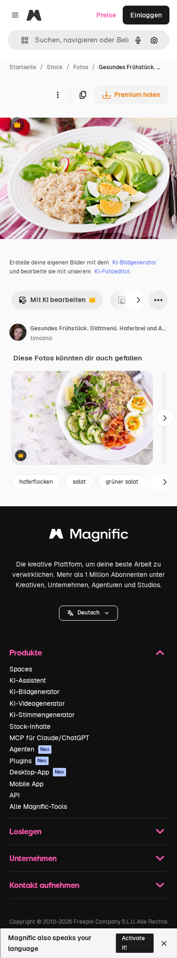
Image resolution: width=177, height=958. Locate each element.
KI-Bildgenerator (134, 262)
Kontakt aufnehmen (44, 885)
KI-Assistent (27, 680)
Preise (106, 15)
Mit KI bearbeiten (51, 302)
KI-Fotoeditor (112, 271)
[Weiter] (138, 300)
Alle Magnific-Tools (38, 806)
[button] (88, 613)
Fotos (80, 67)
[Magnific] (88, 536)
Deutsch (88, 612)
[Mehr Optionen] (57, 94)
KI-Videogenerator (37, 703)
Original (60, 125)
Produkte (25, 652)
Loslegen (25, 831)
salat (79, 482)
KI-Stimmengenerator (42, 715)
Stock (55, 67)
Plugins (28, 761)
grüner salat (122, 482)
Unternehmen (33, 858)
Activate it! (133, 942)
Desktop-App (36, 772)
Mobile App (26, 784)
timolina (41, 338)
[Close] (164, 943)
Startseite (22, 67)
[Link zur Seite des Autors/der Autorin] (17, 333)
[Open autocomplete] (21, 40)
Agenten (29, 749)
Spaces (20, 669)
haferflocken (36, 482)
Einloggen (146, 15)
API (14, 795)
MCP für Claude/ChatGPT (49, 738)
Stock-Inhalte (30, 726)
